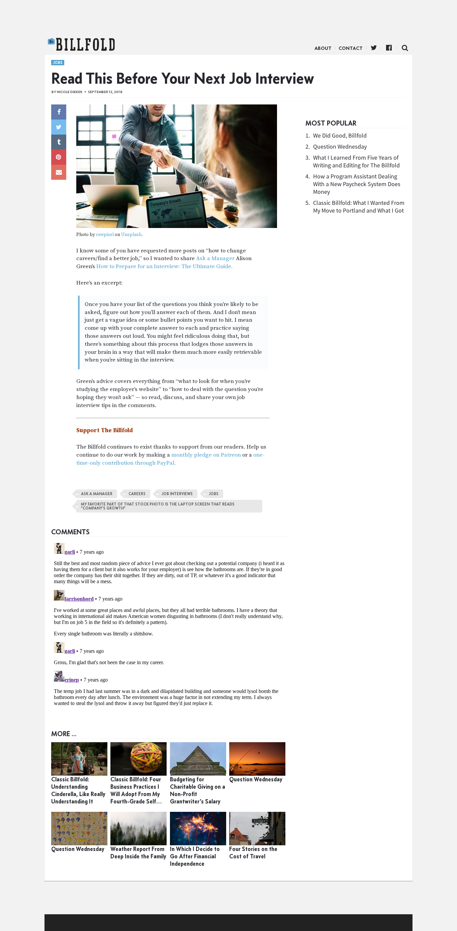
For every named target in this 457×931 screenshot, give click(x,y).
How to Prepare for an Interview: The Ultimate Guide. (164, 266)
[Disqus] (170, 624)
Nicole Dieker (69, 92)
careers (137, 493)
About (323, 48)
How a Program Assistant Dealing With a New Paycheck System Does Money (356, 184)
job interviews (177, 493)
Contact (351, 48)
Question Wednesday (340, 146)
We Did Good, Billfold (340, 135)
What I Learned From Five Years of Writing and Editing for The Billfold (356, 161)
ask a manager (96, 493)
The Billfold (81, 44)
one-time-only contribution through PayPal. (170, 459)
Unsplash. (132, 235)
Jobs (58, 62)
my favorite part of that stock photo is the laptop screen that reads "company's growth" (158, 506)
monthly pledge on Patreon (206, 455)
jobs (213, 493)
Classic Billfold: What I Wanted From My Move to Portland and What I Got (358, 206)
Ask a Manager (215, 258)
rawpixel (105, 235)
